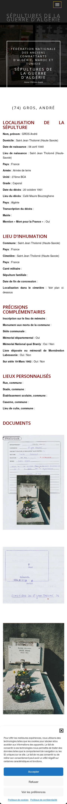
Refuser (33, 782)
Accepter (33, 771)
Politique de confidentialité (43, 799)
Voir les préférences (33, 792)
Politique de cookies (18, 799)
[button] (61, 730)
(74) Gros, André (33, 107)
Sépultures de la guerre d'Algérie (33, 73)
